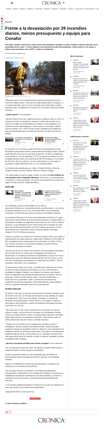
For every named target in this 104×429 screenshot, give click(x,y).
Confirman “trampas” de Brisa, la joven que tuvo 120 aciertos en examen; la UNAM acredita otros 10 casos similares (81, 162)
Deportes (47, 9)
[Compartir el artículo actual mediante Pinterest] (2, 24)
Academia (55, 9)
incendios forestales (35, 398)
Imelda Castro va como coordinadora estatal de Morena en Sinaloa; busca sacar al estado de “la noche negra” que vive (81, 123)
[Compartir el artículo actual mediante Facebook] (2, 21)
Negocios (30, 9)
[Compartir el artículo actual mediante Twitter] (2, 26)
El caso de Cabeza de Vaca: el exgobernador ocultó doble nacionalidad (80, 176)
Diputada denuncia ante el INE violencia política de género (80, 109)
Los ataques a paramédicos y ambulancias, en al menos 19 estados (24, 139)
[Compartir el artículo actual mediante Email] (2, 19)
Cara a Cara (78, 9)
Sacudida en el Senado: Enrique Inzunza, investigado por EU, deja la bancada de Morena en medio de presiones (81, 146)
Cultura (71, 9)
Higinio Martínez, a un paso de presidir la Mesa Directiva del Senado (81, 189)
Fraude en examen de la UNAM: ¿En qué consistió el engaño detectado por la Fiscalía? (53, 193)
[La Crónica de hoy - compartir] (33, 143)
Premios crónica (89, 9)
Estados (22, 9)
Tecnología (39, 9)
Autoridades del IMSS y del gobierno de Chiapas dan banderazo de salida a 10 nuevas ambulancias (81, 95)
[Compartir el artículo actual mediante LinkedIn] (2, 29)
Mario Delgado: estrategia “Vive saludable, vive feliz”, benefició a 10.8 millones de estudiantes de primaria (23, 194)
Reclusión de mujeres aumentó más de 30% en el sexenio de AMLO (53, 139)
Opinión (15, 9)
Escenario (63, 9)
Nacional (8, 22)
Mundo (9, 9)
